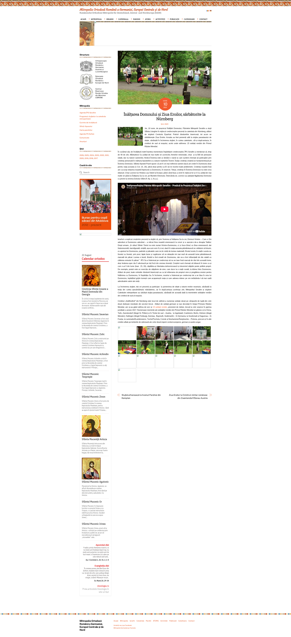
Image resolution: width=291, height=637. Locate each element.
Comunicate (84, 138)
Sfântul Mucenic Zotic (93, 334)
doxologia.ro (103, 585)
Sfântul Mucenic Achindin (95, 354)
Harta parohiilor (86, 130)
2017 (96, 158)
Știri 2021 (164, 124)
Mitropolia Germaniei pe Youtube (125, 628)
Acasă (83, 19)
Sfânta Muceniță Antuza (94, 439)
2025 (87, 155)
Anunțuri (83, 141)
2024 (92, 155)
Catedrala (123, 19)
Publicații (174, 19)
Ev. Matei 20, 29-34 (101, 581)
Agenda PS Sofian (87, 134)
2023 (97, 155)
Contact (203, 19)
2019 (86, 158)
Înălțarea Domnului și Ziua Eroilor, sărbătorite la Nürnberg (165, 116)
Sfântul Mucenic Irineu (94, 523)
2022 (102, 155)
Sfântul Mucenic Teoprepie (90, 375)
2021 (107, 155)
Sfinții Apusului (86, 126)
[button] (83, 33)
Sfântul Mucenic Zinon (93, 396)
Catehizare (189, 19)
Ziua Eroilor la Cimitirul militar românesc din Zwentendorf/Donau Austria (188, 396)
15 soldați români (160, 307)
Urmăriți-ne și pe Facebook (123, 625)
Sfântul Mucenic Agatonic (95, 481)
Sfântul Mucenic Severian (95, 314)
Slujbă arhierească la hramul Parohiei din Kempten (141, 396)
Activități (160, 19)
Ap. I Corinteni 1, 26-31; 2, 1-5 (97, 560)
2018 (91, 158)
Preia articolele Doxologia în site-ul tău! (95, 590)
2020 (82, 158)
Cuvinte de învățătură (88, 123)
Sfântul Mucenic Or (92, 501)
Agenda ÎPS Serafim (88, 113)
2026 (82, 155)
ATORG (148, 19)
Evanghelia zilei (102, 565)
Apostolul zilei (102, 544)
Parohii (136, 19)
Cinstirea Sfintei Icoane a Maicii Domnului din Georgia (95, 292)
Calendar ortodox (93, 258)
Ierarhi (109, 19)
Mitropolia (96, 19)
